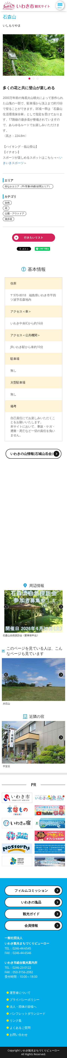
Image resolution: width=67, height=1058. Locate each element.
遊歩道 (8, 219)
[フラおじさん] (50, 835)
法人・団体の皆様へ (23, 1007)
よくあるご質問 (20, 1028)
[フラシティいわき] (17, 835)
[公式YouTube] (50, 810)
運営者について (20, 993)
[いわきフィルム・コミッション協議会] (50, 848)
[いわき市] (17, 797)
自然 (7, 202)
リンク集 (16, 1020)
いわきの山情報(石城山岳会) (31, 453)
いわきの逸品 (31, 902)
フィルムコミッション (31, 890)
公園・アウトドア (14, 213)
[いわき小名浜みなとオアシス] (50, 823)
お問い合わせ (19, 1035)
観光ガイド (31, 913)
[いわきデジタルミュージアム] (17, 860)
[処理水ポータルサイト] (50, 860)
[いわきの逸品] (50, 797)
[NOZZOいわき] (17, 848)
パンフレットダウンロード (27, 1013)
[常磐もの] (17, 810)
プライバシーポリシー (24, 1000)
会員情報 (31, 925)
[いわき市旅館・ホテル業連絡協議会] (17, 823)
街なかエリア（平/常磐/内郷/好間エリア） (28, 186)
